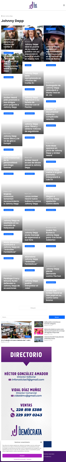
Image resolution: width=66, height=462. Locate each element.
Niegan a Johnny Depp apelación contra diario (52, 200)
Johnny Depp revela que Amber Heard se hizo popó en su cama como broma (54, 294)
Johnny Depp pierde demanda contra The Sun (53, 272)
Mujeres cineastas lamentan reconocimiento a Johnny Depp (11, 199)
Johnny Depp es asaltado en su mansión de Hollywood (11, 224)
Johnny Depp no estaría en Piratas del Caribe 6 (12, 43)
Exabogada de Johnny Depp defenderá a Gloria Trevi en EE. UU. (53, 90)
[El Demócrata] (33, 5)
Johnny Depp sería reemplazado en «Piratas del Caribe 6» (33, 78)
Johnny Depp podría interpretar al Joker (31, 284)
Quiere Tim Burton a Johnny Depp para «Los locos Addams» (53, 235)
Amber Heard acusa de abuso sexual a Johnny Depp (33, 164)
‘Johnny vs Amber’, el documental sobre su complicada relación (52, 113)
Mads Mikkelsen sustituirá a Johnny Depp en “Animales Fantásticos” (12, 247)
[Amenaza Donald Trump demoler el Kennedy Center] (38, 339)
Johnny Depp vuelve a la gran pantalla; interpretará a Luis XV (54, 175)
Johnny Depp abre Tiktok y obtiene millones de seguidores (33, 128)
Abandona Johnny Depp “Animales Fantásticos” (31, 260)
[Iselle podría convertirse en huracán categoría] (38, 324)
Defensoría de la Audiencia (43, 456)
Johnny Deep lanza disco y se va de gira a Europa (11, 140)
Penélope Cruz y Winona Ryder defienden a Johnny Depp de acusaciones (12, 283)
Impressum (28, 459)
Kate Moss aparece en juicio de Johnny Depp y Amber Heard (54, 150)
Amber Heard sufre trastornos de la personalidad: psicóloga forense (11, 161)
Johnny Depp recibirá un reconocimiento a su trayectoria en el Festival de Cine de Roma (54, 52)
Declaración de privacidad (20, 459)
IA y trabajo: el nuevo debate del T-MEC (16, 340)
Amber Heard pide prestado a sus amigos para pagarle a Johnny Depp (11, 102)
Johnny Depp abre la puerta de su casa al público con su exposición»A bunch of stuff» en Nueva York (32, 51)
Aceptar (22, 455)
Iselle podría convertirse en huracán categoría (52, 323)
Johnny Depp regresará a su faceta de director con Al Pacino (32, 102)
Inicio (3, 16)
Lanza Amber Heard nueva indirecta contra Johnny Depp (33, 200)
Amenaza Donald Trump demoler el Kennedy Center (54, 337)
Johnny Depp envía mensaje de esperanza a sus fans (32, 236)
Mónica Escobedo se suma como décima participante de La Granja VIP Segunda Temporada (54, 330)
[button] (41, 442)
